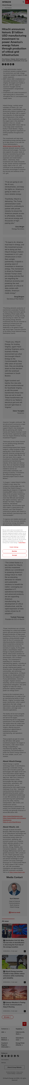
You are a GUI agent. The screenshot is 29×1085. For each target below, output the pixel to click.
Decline (14, 551)
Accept (14, 555)
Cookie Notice (22, 542)
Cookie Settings (14, 547)
